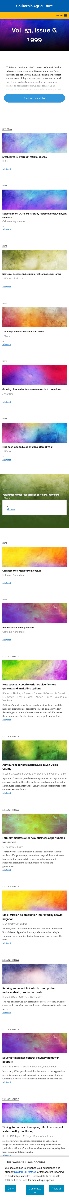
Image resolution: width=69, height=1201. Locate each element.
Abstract (6, 169)
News (4, 185)
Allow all (58, 1188)
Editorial (7, 129)
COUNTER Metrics (25, 1172)
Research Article (10, 656)
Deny (12, 1188)
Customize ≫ (36, 1190)
